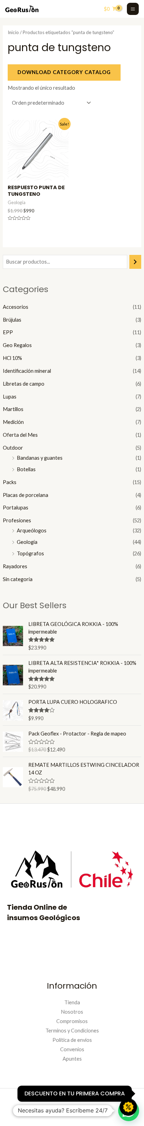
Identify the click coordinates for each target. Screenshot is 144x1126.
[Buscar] (135, 262)
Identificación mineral (27, 371)
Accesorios (15, 307)
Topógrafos (30, 553)
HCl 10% (12, 358)
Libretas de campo (23, 384)
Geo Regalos (17, 345)
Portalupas (15, 507)
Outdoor (13, 448)
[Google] (97, 1111)
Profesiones (17, 520)
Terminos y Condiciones (72, 1030)
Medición (13, 422)
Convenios (72, 1049)
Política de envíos (72, 1040)
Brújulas (12, 320)
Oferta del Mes (20, 435)
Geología (27, 542)
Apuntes (72, 1059)
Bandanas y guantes (40, 458)
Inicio (13, 32)
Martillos (13, 409)
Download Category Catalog (64, 72)
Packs (9, 482)
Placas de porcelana (25, 495)
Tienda (72, 1002)
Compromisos (72, 1021)
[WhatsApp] (80, 1111)
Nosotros (72, 1012)
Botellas (26, 469)
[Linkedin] (63, 1111)
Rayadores (15, 566)
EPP (8, 332)
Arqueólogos (31, 530)
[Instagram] (47, 1111)
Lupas (9, 397)
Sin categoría (18, 579)
